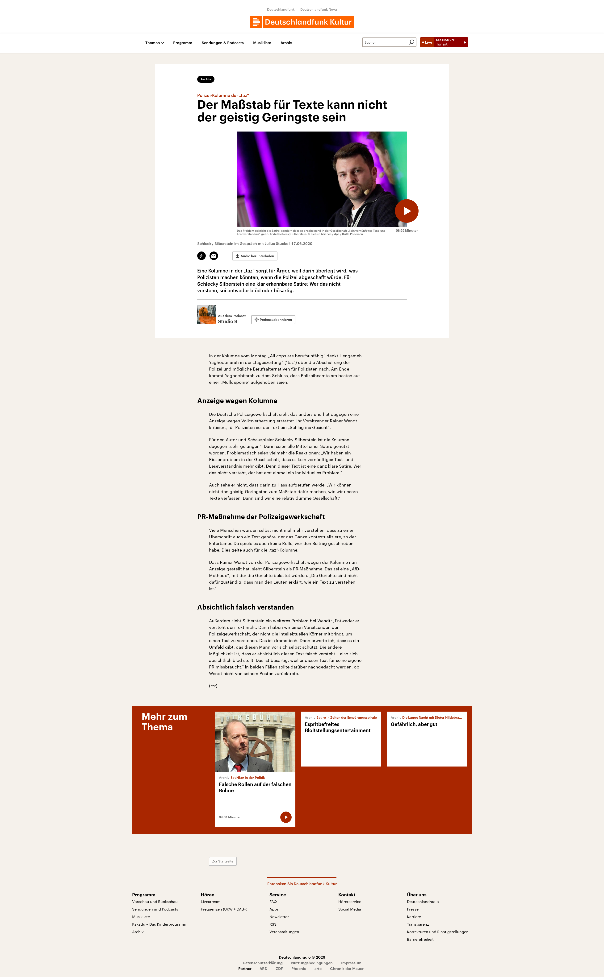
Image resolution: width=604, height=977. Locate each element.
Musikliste (262, 43)
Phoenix (298, 968)
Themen (152, 43)
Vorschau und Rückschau (155, 901)
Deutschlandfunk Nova (318, 9)
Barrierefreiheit (420, 939)
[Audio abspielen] (407, 211)
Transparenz (418, 924)
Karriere (414, 916)
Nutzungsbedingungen (312, 963)
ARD (263, 968)
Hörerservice (349, 901)
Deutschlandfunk (281, 9)
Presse (413, 909)
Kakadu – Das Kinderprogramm (160, 924)
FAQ (273, 901)
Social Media (349, 909)
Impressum (351, 963)
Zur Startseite (222, 861)
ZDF (279, 968)
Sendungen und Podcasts (155, 909)
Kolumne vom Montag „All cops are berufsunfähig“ (273, 355)
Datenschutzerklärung (263, 963)
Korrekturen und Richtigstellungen (438, 931)
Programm (182, 43)
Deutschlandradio (423, 901)
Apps (274, 909)
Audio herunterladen (257, 256)
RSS (273, 924)
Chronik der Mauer (347, 968)
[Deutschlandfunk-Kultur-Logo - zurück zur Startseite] (302, 22)
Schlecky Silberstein (296, 439)
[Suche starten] (411, 42)
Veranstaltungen (284, 931)
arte (318, 968)
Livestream (211, 901)
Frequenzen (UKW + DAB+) (224, 909)
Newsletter (279, 916)
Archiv (286, 43)
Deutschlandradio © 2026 (302, 957)
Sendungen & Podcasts (223, 43)
